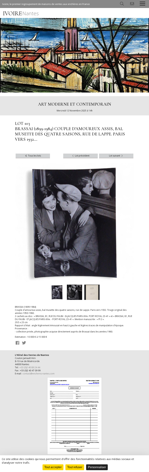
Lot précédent (81, 155)
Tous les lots (34, 155)
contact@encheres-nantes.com (39, 373)
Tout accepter (53, 467)
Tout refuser (74, 467)
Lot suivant (115, 155)
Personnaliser (97, 467)
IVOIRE (21, 13)
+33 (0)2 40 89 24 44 (30, 367)
